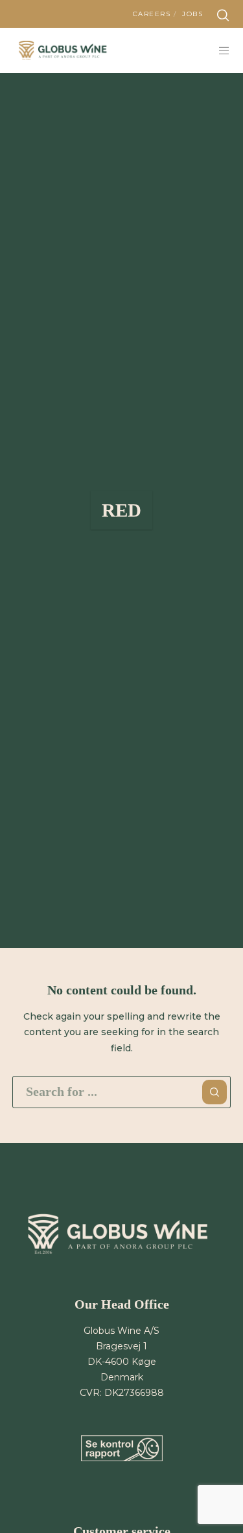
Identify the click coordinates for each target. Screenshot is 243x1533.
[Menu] (220, 50)
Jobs (192, 14)
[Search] (223, 15)
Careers (152, 14)
